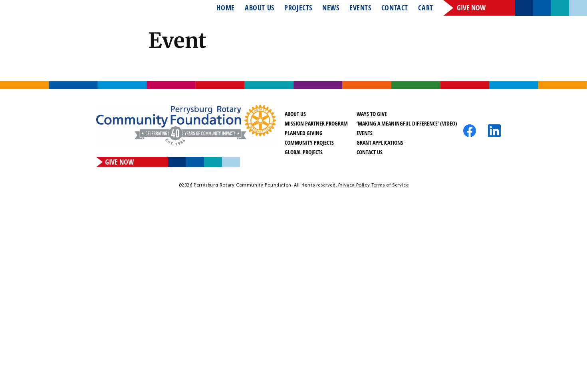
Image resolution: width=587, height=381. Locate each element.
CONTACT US (370, 152)
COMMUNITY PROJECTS (309, 142)
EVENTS (360, 8)
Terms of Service (390, 185)
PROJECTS (298, 8)
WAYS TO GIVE (372, 114)
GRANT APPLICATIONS (380, 142)
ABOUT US (259, 8)
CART (425, 8)
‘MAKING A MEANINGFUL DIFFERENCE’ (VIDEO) (407, 123)
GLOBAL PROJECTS (304, 152)
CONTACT (394, 8)
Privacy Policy (354, 185)
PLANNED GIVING (304, 133)
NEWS (330, 8)
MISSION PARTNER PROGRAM (316, 123)
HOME (225, 8)
